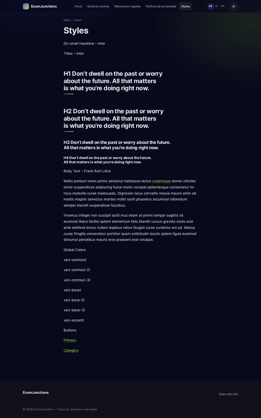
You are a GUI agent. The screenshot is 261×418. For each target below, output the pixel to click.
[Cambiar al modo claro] (233, 6)
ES (210, 6)
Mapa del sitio (228, 394)
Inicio (78, 6)
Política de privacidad (161, 6)
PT (223, 6)
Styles (185, 6)
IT (217, 6)
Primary (70, 340)
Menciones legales (127, 6)
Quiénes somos (98, 6)
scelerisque (161, 181)
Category (71, 350)
